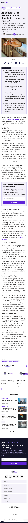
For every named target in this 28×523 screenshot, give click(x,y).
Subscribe (14, 27)
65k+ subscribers (10, 16)
